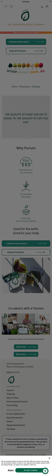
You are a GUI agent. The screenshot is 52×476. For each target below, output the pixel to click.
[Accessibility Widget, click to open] (45, 471)
